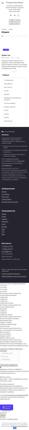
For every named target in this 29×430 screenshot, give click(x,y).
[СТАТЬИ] (14, 52)
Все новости (8, 87)
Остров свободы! (9, 103)
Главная (4, 191)
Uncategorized (8, 80)
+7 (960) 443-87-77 (14, 22)
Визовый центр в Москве (10, 202)
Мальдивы (5, 221)
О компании (5, 194)
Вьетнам (4, 226)
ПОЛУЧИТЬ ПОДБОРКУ (9, 365)
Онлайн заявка (6, 199)
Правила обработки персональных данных (14, 276)
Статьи (6, 110)
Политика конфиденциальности (11, 273)
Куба (3, 234)
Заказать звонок (14, 24)
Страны (6, 114)
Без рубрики (8, 83)
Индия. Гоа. (6, 55)
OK (15, 428)
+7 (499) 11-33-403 (14, 20)
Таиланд (4, 219)
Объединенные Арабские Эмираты (12, 99)
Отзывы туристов (9, 107)
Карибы (6, 94)
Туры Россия (8, 121)
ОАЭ (3, 232)
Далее (3, 415)
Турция (6, 117)
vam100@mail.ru (7, 165)
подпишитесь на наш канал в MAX (16, 395)
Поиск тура (5, 197)
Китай (3, 224)
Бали (3, 229)
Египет (6, 91)
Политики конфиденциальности (19, 426)
